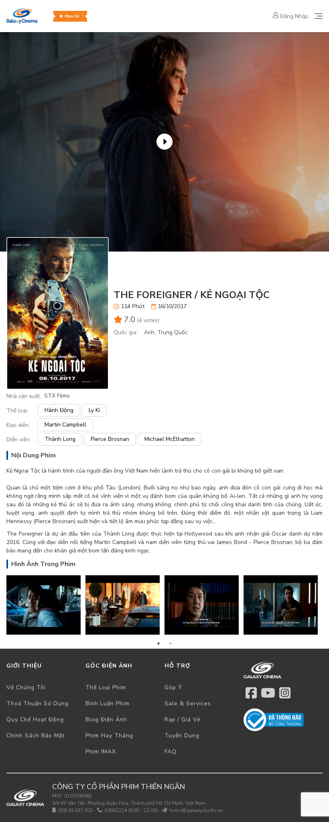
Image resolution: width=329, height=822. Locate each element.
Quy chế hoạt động (35, 719)
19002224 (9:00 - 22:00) (131, 810)
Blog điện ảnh (106, 719)
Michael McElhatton (169, 439)
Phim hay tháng (109, 735)
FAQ (170, 751)
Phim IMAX (100, 751)
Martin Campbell (65, 424)
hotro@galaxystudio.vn (196, 810)
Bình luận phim (107, 703)
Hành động (59, 410)
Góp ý (173, 687)
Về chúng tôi (26, 687)
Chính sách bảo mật (35, 735)
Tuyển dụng (181, 735)
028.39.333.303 (75, 810)
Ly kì (94, 410)
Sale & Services (187, 703)
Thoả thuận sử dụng (37, 703)
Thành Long (60, 439)
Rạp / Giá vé (182, 719)
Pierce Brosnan (110, 439)
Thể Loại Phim (105, 687)
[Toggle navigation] (319, 16)
